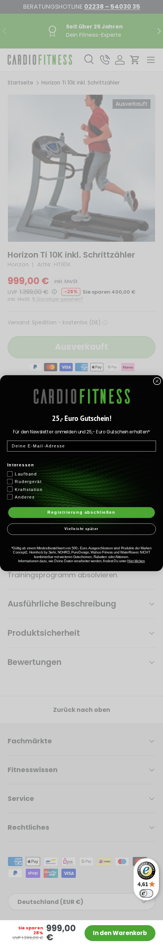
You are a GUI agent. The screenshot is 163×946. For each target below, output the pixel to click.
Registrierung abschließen (81, 512)
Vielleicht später (81, 529)
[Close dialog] (157, 381)
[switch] (146, 893)
